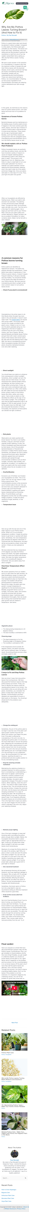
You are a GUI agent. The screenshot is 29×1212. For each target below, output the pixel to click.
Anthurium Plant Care (8, 1195)
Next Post (15, 1022)
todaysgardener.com (14, 39)
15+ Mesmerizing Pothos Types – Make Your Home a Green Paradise (13, 1105)
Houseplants (8, 1054)
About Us (26, 1207)
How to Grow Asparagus (9, 1189)
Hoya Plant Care (6, 1201)
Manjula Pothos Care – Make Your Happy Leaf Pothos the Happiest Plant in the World (14, 1133)
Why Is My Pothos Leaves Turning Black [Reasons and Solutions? (13, 1078)
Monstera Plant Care (8, 1198)
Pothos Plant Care (8, 1052)
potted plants (16, 319)
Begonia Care (6, 1192)
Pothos (4, 35)
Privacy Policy (21, 1208)
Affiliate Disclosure (10, 1208)
